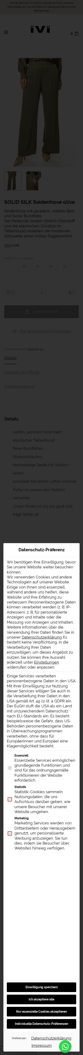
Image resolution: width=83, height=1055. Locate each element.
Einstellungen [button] (46, 662)
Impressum (41, 1045)
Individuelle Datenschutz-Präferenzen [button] (41, 1023)
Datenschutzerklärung (42, 637)
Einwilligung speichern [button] (42, 987)
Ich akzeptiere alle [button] (41, 999)
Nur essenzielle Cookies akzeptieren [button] (41, 1011)
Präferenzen (19, 1038)
